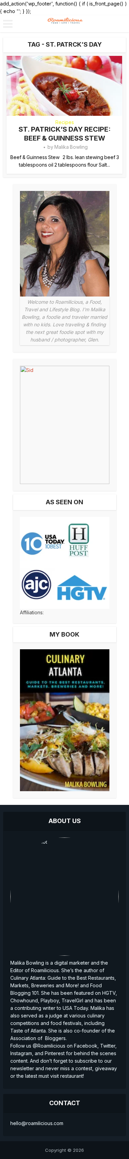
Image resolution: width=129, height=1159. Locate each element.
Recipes (64, 122)
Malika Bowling (71, 147)
